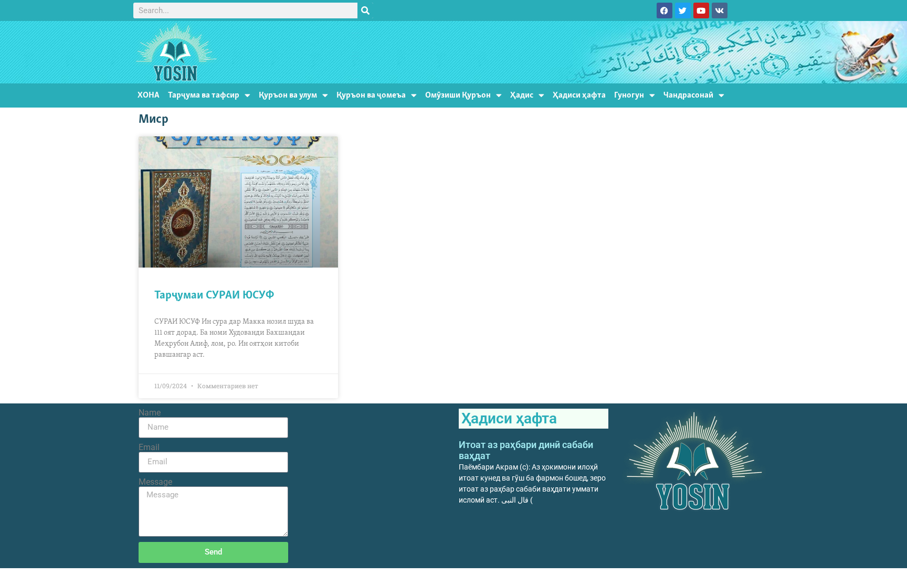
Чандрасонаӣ (688, 95)
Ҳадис (521, 95)
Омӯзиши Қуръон (458, 95)
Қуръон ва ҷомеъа (371, 95)
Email (149, 447)
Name (150, 413)
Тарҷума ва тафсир (203, 95)
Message (155, 482)
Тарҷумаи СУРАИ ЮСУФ (214, 296)
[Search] (365, 10)
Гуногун (629, 95)
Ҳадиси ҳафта (579, 95)
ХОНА (149, 95)
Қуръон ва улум (288, 95)
